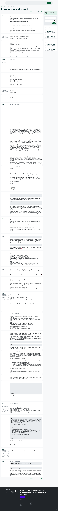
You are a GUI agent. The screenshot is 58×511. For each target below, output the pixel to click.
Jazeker (3, 15)
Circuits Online (3, 6)
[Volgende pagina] (37, 11)
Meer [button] (37, 3)
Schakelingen (22, 502)
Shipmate (3, 351)
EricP (3, 104)
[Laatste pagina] (38, 11)
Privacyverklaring (54, 509)
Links (20, 504)
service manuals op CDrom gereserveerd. (52, 44)
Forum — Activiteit (47, 27)
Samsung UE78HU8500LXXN (50, 31)
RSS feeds (31, 504)
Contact (21, 505)
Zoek (54, 23)
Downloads (21, 503)
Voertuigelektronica (11, 6)
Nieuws (31, 3)
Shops (35, 3)
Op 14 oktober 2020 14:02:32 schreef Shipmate (19, 418)
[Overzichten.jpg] (13, 188)
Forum (22, 3)
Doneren (22, 496)
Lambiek (3, 35)
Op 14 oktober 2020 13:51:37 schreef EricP (19, 383)
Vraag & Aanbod (26, 3)
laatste (41, 11)
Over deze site (31, 502)
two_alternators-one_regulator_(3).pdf (17, 100)
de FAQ (46, 13)
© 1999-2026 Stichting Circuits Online (6, 509)
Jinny (3, 293)
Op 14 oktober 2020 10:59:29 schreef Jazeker (19, 194)
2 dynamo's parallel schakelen (19, 6)
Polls (30, 503)
